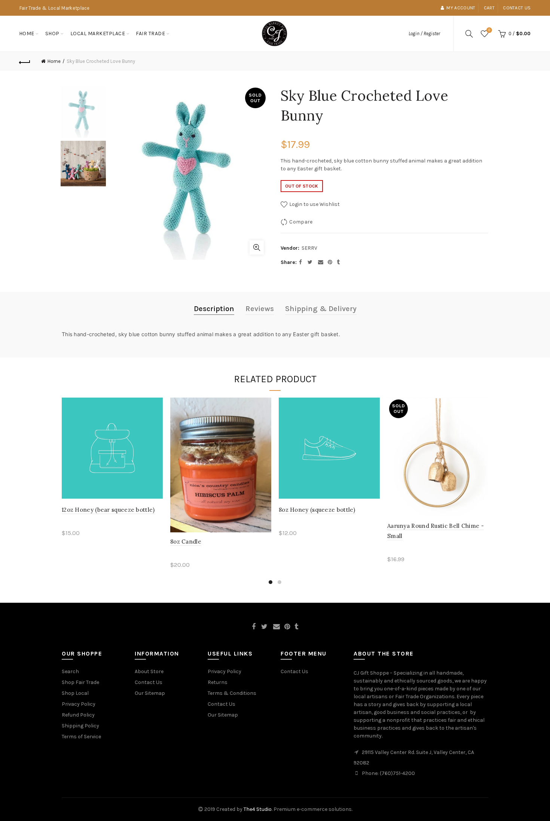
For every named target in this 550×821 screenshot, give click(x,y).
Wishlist (489, 30)
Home (26, 33)
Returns (217, 682)
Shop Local (75, 693)
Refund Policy (78, 715)
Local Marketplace (97, 33)
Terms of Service (81, 736)
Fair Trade (150, 33)
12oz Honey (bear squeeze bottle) (108, 509)
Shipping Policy (80, 726)
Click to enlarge (257, 247)
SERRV (309, 248)
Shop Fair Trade (80, 682)
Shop (52, 33)
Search (70, 671)
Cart (489, 7)
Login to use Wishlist (314, 204)
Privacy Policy (78, 704)
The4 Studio (258, 809)
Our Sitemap (150, 693)
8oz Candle (185, 541)
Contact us (517, 7)
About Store (149, 671)
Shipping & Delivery (321, 308)
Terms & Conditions (232, 693)
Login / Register (424, 33)
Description (214, 308)
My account (460, 7)
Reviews (259, 308)
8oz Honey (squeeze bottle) (317, 509)
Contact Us (148, 682)
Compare (300, 222)
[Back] (25, 61)
